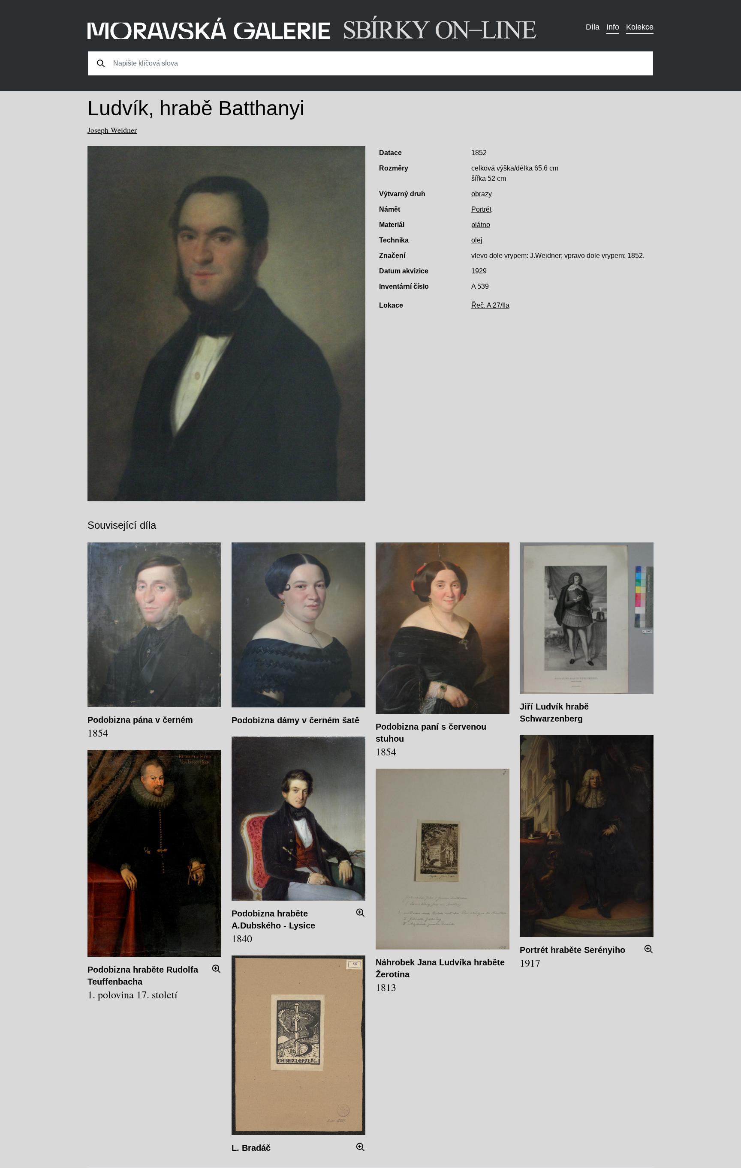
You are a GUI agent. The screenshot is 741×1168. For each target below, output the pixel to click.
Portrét (481, 209)
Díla (592, 27)
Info (612, 27)
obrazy (481, 194)
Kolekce (640, 27)
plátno (480, 224)
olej (476, 240)
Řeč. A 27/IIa (490, 305)
